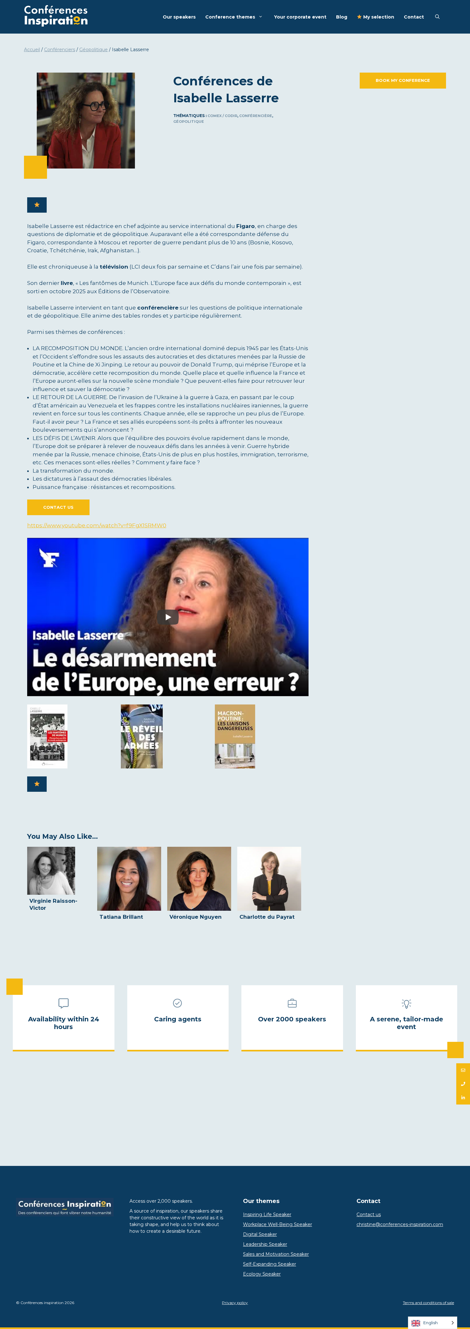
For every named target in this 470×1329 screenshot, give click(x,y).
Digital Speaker (260, 1234)
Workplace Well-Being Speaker (277, 1224)
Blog (341, 17)
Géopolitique (93, 49)
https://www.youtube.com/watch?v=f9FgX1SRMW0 (96, 525)
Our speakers (179, 17)
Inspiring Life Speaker (267, 1214)
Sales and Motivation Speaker (276, 1254)
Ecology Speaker (262, 1274)
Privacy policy (235, 1302)
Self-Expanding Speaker (269, 1264)
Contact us (58, 507)
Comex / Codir (222, 116)
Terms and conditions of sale (428, 1302)
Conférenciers (59, 49)
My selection (378, 17)
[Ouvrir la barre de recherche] (437, 17)
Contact (414, 17)
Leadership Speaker (265, 1244)
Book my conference (403, 80)
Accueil (32, 49)
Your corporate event (300, 17)
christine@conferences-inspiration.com (399, 1224)
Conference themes (230, 17)
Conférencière (255, 116)
